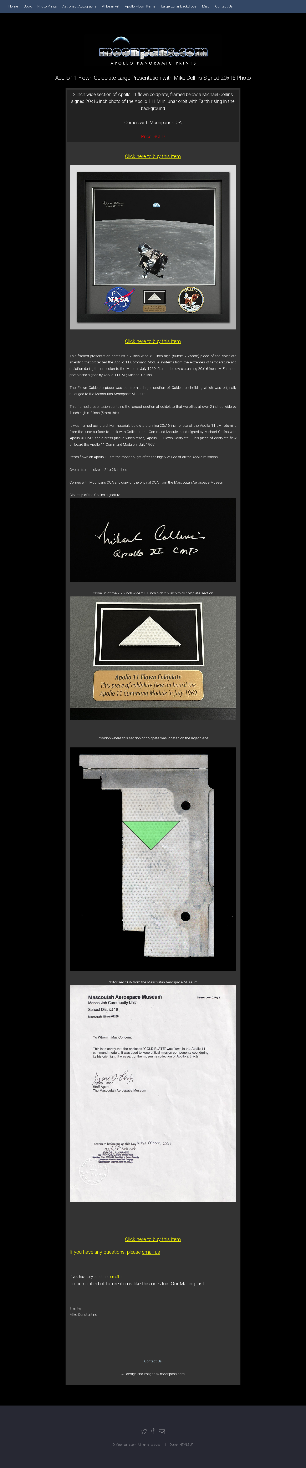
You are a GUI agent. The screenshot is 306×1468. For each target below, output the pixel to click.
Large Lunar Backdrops (179, 6)
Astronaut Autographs (79, 6)
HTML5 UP (187, 1444)
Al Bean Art (110, 6)
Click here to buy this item (153, 156)
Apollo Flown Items (140, 6)
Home (13, 6)
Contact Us (153, 1361)
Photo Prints (47, 6)
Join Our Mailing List (182, 1284)
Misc (206, 6)
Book (28, 6)
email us (151, 1252)
